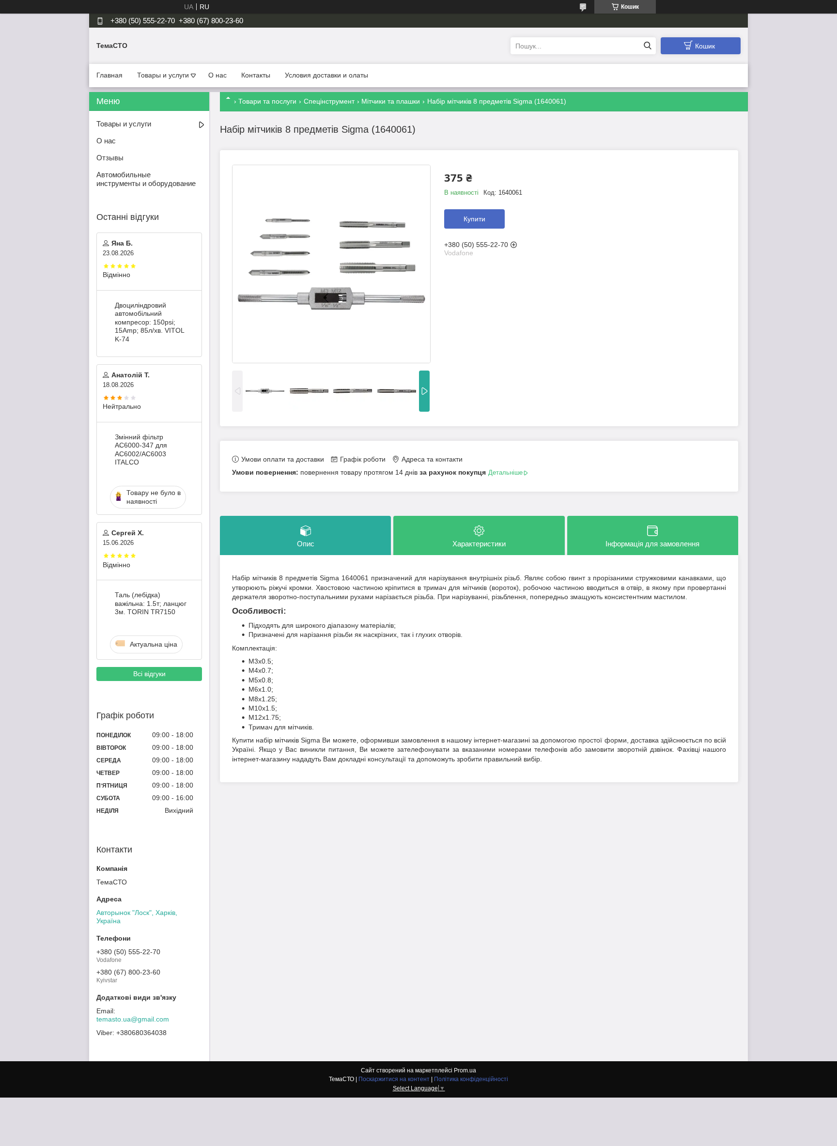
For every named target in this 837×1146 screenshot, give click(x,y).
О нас (217, 75)
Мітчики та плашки (390, 101)
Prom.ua (465, 1070)
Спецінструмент (329, 101)
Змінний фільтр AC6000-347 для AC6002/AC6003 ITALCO (141, 449)
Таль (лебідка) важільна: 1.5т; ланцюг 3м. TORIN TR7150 (150, 603)
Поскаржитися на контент (394, 1079)
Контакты (255, 75)
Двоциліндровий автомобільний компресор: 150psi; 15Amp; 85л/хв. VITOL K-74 (149, 322)
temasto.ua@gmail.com (132, 1019)
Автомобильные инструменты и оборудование (146, 179)
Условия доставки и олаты (326, 75)
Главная (109, 75)
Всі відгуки (149, 674)
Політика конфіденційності (471, 1079)
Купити (474, 219)
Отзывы (110, 158)
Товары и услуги (163, 75)
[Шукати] (647, 45)
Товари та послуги (267, 101)
